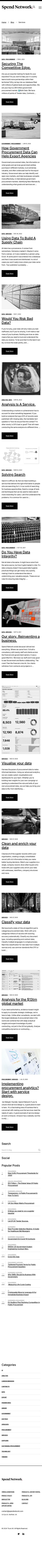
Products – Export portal (31, 1492)
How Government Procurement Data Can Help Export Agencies (19, 152)
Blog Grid (25, 1499)
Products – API (27, 1495)
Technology (6, 1451)
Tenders (4, 1457)
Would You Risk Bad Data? (17, 321)
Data (3, 59)
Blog (12, 22)
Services (9, 234)
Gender (4, 1408)
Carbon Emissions (8, 1381)
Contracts (5, 1386)
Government (6, 143)
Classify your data (16, 922)
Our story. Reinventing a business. (21, 638)
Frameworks (6, 1403)
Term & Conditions (8, 1492)
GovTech (5, 1419)
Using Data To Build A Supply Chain (19, 240)
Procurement (10, 59)
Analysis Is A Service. (19, 404)
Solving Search (13, 475)
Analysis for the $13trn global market (19, 1001)
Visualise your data (17, 763)
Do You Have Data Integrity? (16, 554)
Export (4, 1397)
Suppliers (5, 1440)
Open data (5, 1424)
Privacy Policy (7, 1495)
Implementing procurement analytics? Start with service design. (20, 1090)
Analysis (5, 400)
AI (2, 1370)
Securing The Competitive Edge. (16, 66)
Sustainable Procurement (11, 1446)
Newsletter (6, 1499)
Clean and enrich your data (19, 846)
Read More (9, 102)
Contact (25, 1503)
